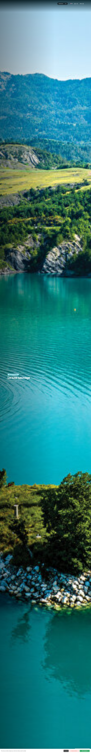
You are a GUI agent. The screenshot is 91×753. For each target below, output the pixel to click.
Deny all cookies (74, 750)
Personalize (66, 750)
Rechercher (61, 3)
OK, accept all (84, 750)
